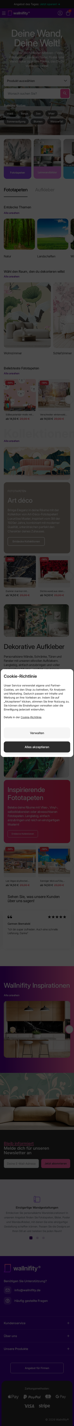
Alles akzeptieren (37, 747)
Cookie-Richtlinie (31, 717)
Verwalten (37, 733)
